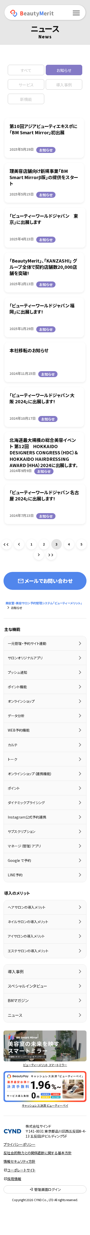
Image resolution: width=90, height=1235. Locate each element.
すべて (26, 70)
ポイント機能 (17, 686)
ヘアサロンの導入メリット (27, 907)
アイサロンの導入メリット (26, 936)
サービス (26, 85)
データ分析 (16, 715)
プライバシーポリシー (19, 1144)
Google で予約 (19, 860)
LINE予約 (15, 874)
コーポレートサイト (21, 1170)
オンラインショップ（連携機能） (30, 773)
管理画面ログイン (45, 1189)
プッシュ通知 (17, 672)
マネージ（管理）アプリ (24, 845)
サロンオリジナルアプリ (25, 657)
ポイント (14, 788)
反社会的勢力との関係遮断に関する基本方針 (38, 1153)
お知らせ (64, 70)
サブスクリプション (21, 831)
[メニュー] (76, 12)
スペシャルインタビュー (27, 986)
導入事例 (64, 85)
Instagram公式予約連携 (27, 817)
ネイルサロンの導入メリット (28, 921)
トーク (12, 759)
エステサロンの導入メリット (28, 950)
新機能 (26, 99)
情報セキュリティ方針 (19, 1161)
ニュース (15, 1015)
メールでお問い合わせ (45, 581)
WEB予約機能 (18, 730)
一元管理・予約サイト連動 (27, 643)
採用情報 (14, 1178)
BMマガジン (18, 1000)
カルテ (13, 744)
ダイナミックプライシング (26, 802)
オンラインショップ (21, 701)
